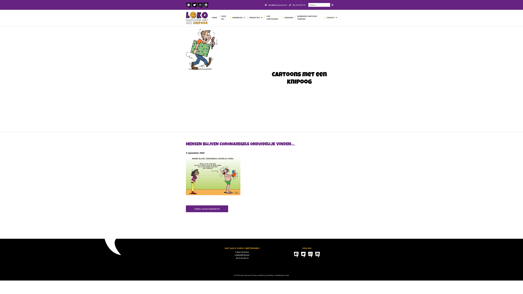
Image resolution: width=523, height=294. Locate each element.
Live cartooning (272, 17)
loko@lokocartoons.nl (277, 5)
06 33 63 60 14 (298, 5)
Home (214, 17)
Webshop (289, 17)
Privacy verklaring (258, 275)
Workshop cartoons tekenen (307, 17)
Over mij (223, 17)
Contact (330, 17)
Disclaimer (270, 275)
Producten (254, 17)
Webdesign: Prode (282, 275)
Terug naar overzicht (207, 208)
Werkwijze (237, 17)
